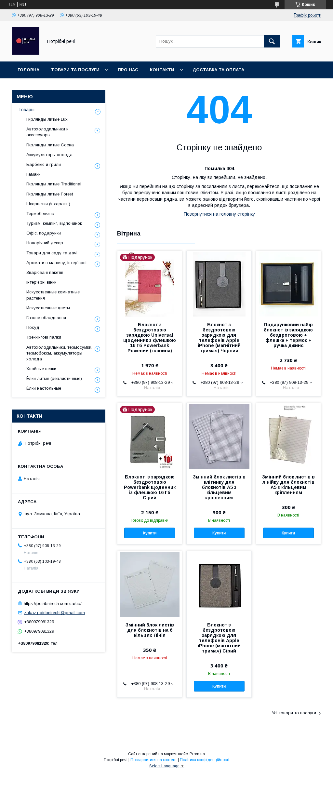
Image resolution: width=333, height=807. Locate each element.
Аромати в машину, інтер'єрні (56, 262)
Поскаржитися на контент (153, 760)
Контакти (162, 69)
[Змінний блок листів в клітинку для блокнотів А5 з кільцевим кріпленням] (219, 435)
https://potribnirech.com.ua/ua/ (53, 603)
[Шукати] (272, 41)
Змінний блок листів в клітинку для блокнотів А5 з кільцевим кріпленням (219, 487)
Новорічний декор (44, 242)
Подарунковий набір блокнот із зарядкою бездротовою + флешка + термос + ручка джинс (288, 335)
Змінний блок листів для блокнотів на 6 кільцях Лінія (150, 630)
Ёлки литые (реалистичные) (54, 378)
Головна (28, 69)
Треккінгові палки (43, 337)
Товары (26, 109)
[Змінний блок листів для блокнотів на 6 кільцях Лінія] (149, 583)
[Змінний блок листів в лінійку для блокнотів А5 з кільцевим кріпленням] (288, 435)
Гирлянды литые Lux (47, 119)
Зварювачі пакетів (44, 272)
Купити (149, 533)
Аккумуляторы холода (49, 154)
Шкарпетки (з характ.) (48, 203)
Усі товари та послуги (294, 712)
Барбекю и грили (43, 164)
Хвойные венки (41, 368)
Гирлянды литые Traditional (53, 184)
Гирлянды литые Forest (49, 194)
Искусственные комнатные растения (53, 294)
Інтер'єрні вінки (41, 282)
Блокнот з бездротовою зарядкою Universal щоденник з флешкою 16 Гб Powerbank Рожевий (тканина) (149, 337)
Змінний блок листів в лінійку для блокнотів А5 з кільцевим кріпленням (288, 484)
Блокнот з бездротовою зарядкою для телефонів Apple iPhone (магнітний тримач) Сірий (219, 637)
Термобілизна (40, 213)
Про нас (128, 69)
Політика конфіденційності (204, 760)
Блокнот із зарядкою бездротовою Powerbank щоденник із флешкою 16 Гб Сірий (150, 487)
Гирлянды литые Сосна (50, 144)
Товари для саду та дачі (51, 252)
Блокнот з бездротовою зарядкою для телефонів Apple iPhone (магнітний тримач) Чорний (219, 337)
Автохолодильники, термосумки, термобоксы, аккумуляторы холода (59, 353)
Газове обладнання (46, 317)
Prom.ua (197, 754)
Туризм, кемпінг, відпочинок (54, 223)
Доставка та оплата (218, 69)
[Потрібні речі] (25, 53)
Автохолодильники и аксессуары (47, 132)
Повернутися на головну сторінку (219, 214)
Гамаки (33, 174)
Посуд (32, 327)
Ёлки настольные (43, 388)
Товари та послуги (75, 69)
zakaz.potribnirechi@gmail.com (54, 612)
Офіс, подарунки (43, 233)
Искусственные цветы (48, 307)
